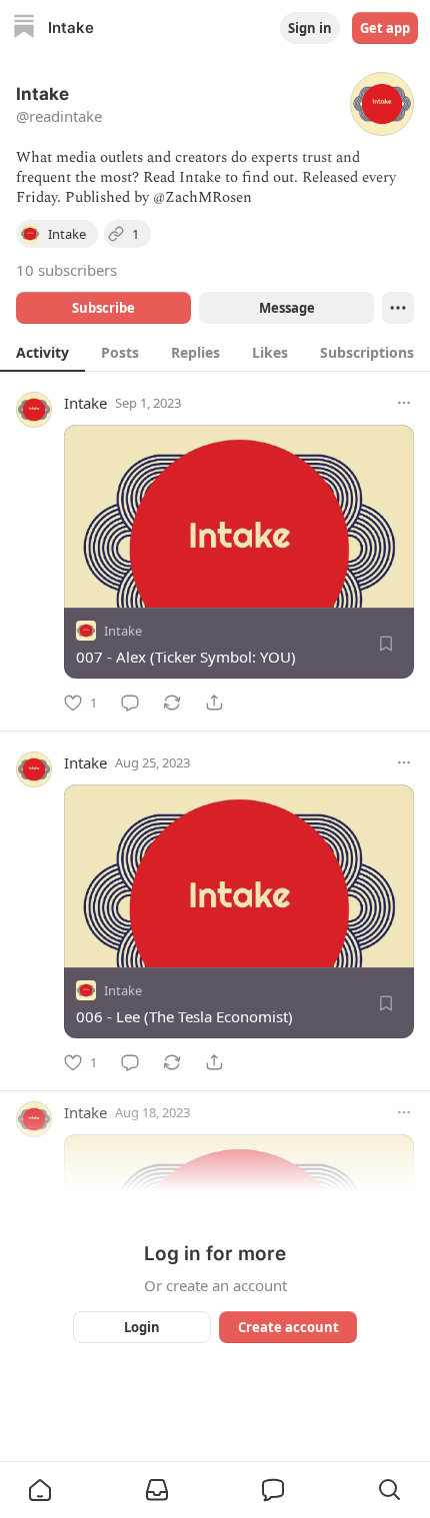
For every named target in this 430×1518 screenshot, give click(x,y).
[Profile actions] (398, 308)
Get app (385, 28)
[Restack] (172, 703)
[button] (40, 1490)
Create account (288, 1327)
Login (142, 1327)
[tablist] (215, 352)
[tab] (42, 352)
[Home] (24, 28)
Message (287, 308)
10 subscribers (66, 270)
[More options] (404, 403)
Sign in (310, 28)
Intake (85, 403)
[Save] (386, 644)
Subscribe (103, 308)
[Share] (214, 703)
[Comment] (130, 703)
